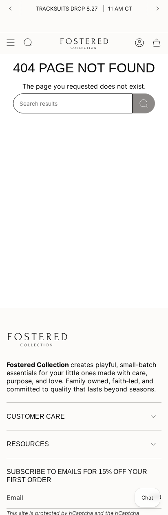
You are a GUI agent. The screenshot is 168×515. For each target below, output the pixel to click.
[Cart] (156, 42)
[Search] (144, 103)
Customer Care (36, 416)
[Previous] (10, 8)
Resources (28, 444)
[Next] (157, 8)
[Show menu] (10, 42)
